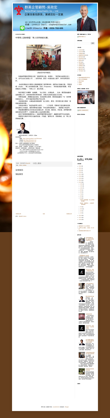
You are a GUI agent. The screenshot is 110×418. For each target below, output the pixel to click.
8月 (81, 192)
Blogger (67, 407)
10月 (81, 188)
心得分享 (81, 50)
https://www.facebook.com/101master (32, 138)
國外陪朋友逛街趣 (90, 296)
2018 (80, 172)
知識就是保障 (89, 314)
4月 (81, 206)
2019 (80, 170)
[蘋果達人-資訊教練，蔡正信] (86, 103)
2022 (80, 166)
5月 (81, 198)
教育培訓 (81, 57)
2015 (80, 178)
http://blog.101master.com (29, 140)
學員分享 (81, 67)
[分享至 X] (37, 163)
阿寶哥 (80, 82)
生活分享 (81, 51)
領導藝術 (24, 165)
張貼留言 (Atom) (22, 216)
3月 (81, 209)
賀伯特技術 (81, 58)
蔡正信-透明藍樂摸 (83, 79)
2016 (80, 176)
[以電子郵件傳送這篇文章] (34, 163)
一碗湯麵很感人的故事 (84, 255)
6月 (81, 196)
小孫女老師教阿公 (90, 283)
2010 (80, 219)
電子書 (80, 62)
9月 (81, 190)
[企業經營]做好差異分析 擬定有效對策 (90, 353)
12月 (81, 184)
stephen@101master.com (29, 141)
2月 (81, 210)
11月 (81, 186)
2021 (80, 168)
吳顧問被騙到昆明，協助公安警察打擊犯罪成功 (90, 239)
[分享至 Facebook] (39, 163)
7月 (81, 194)
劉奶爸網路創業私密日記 (84, 77)
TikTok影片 (81, 71)
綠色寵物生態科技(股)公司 (85, 230)
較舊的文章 (69, 213)
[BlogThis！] (35, 163)
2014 (80, 180)
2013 (80, 182)
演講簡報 (81, 64)
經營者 (20, 165)
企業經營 (81, 53)
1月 (81, 213)
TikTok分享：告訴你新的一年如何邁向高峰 (90, 327)
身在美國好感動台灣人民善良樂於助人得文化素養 (90, 341)
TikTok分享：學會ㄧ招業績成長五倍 (90, 270)
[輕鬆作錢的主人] (81, 36)
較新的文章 (18, 213)
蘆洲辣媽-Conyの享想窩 (84, 226)
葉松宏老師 (81, 81)
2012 (80, 215)
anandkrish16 (56, 407)
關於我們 (81, 69)
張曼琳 (80, 84)
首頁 (44, 213)
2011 (80, 217)
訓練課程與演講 (82, 55)
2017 (80, 174)
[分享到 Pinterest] (40, 163)
